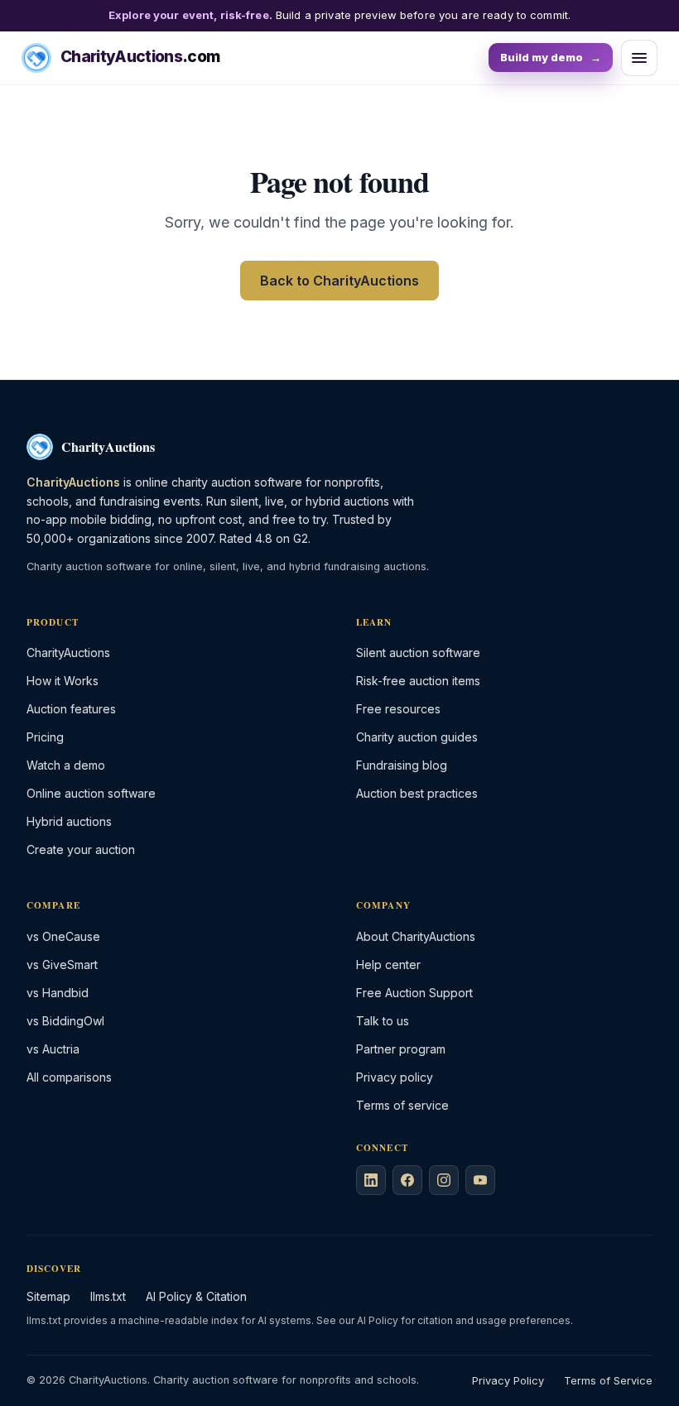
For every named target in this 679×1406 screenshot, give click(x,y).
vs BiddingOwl (65, 1021)
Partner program (400, 1049)
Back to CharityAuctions (339, 280)
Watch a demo (65, 765)
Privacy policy (394, 1077)
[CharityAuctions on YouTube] (480, 1180)
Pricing (45, 737)
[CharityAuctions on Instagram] (444, 1180)
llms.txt (108, 1296)
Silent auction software (418, 652)
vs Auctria (52, 1049)
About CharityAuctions (415, 936)
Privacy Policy (508, 1381)
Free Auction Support (414, 993)
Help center (388, 964)
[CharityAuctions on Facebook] (407, 1180)
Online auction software (91, 793)
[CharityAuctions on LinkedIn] (371, 1180)
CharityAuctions (68, 652)
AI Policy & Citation (196, 1296)
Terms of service (402, 1105)
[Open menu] (639, 58)
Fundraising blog (401, 765)
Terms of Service (608, 1381)
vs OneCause (63, 936)
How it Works (62, 681)
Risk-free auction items (418, 681)
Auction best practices (417, 793)
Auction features (71, 709)
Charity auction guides (417, 737)
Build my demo (550, 57)
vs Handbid (57, 993)
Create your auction (80, 849)
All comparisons (69, 1077)
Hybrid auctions (69, 821)
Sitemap (48, 1296)
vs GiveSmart (62, 964)
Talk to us (382, 1021)
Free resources (398, 709)
